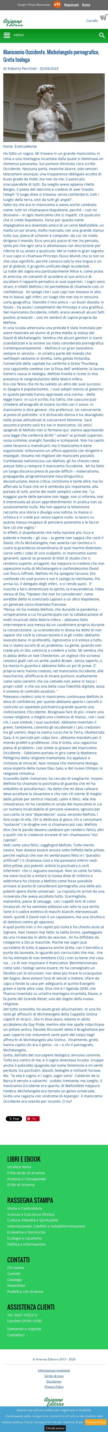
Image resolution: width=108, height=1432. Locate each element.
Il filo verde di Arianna (26, 1172)
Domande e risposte (24, 1328)
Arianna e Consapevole (26, 1179)
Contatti (14, 1273)
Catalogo (14, 1279)
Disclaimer (54, 1381)
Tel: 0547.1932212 (22, 1315)
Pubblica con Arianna (25, 1291)
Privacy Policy (95, 1422)
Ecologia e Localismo (24, 1238)
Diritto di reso (54, 1376)
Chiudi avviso (55, 1428)
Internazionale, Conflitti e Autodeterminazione (46, 1226)
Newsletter (16, 1285)
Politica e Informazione (26, 1244)
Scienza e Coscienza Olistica (31, 1214)
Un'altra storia (19, 1166)
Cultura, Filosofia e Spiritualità (32, 1220)
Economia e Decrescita (26, 1232)
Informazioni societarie (54, 1370)
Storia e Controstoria (24, 1208)
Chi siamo (15, 1267)
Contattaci (15, 1335)
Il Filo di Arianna (21, 1184)
